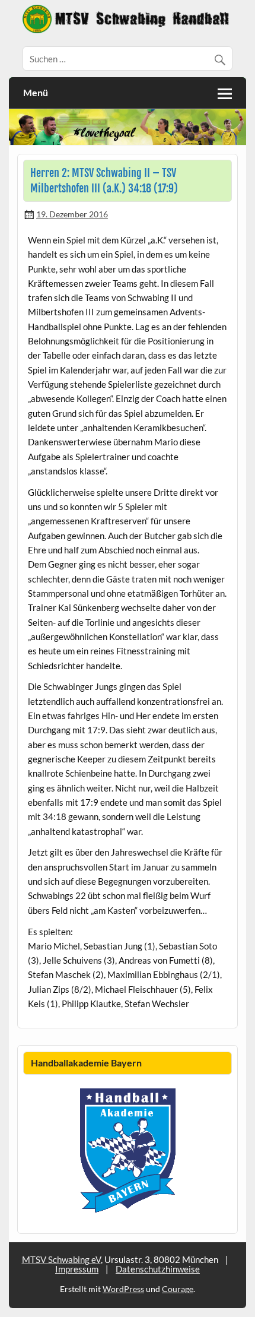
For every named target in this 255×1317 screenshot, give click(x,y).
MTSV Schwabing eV (61, 1259)
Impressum (76, 1269)
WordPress (123, 1289)
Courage (177, 1289)
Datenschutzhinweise (158, 1269)
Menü (35, 92)
